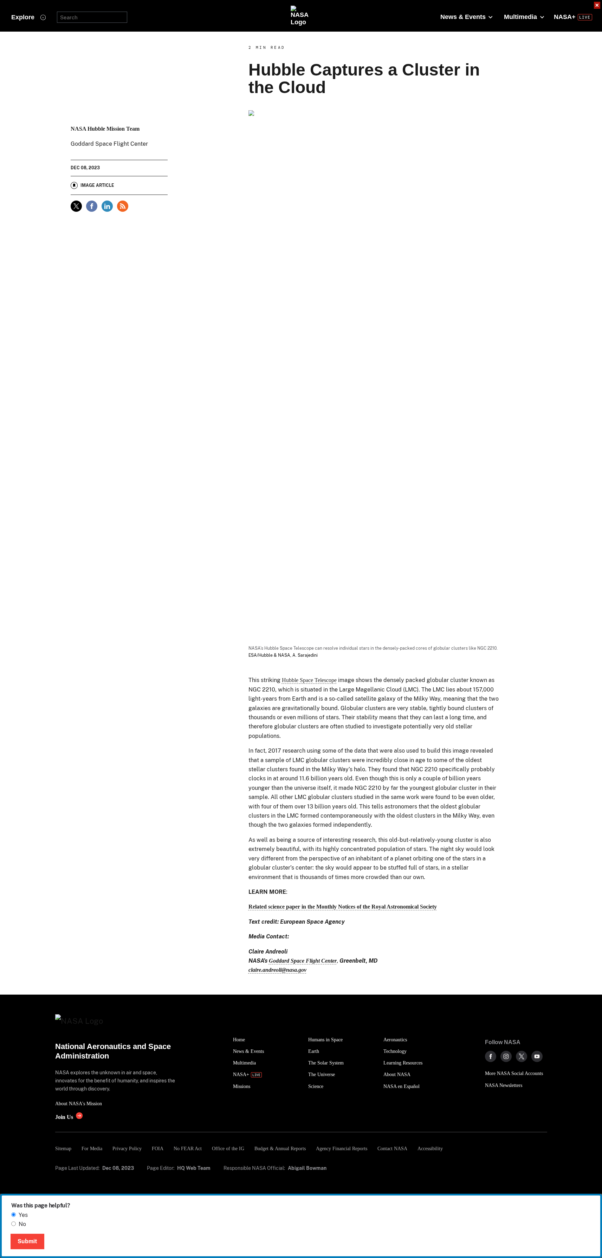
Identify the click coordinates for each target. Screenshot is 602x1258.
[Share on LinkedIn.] (107, 206)
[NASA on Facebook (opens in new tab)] (490, 1056)
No (22, 1224)
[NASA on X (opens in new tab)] (521, 1056)
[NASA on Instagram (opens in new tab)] (506, 1056)
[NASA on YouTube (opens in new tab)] (537, 1056)
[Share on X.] (76, 206)
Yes (23, 1215)
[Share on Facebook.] (91, 206)
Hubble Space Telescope (309, 680)
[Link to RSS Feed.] (122, 206)
